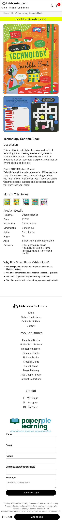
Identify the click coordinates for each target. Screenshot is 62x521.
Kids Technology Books (34, 245)
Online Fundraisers (19, 7)
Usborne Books (30, 215)
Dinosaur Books (31, 353)
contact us (44, 280)
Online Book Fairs (30, 321)
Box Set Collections (31, 379)
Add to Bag (37, 517)
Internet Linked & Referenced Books (37, 252)
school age (28, 240)
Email (9, 445)
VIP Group (32, 398)
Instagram (33, 402)
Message (11, 477)
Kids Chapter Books (31, 374)
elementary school (44, 240)
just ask (53, 273)
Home (6, 13)
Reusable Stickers (31, 349)
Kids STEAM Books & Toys (36, 248)
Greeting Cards (31, 362)
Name (9, 434)
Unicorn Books (31, 357)
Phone (9, 456)
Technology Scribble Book (30, 13)
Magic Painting (31, 370)
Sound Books (31, 366)
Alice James (28, 232)
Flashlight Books (31, 340)
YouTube (32, 407)
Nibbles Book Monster (31, 344)
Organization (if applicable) (20, 467)
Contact (31, 326)
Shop (4, 7)
